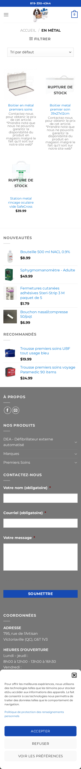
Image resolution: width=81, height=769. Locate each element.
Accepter (40, 731)
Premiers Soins (16, 462)
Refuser (40, 743)
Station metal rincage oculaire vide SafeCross (21, 202)
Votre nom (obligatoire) (27, 488)
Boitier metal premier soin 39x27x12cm (60, 109)
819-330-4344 (40, 3)
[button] (74, 675)
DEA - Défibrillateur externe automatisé (28, 442)
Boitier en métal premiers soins (21, 107)
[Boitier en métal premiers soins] (20, 83)
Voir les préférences (40, 756)
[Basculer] (76, 442)
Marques (11, 454)
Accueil (28, 30)
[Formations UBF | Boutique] (40, 15)
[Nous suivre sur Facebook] (7, 410)
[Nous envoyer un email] (15, 410)
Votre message (19, 538)
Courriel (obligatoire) (24, 513)
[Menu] (6, 14)
